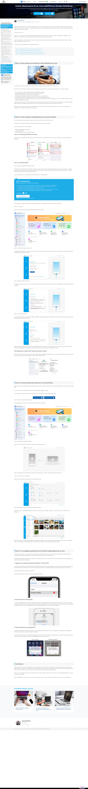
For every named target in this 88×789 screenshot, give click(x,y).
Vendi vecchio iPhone (5, 72)
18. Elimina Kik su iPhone (4, 56)
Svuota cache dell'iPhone (5, 25)
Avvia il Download (21, 196)
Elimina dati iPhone (4, 27)
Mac (26, 193)
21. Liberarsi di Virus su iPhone (5, 59)
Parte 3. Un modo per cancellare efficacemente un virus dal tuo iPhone (29, 52)
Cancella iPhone (4, 65)
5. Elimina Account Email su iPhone (6, 35)
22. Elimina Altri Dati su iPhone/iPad (6, 60)
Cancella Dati (29, 21)
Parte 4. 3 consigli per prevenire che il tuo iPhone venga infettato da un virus (31, 53)
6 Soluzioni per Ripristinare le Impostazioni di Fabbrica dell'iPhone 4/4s (43, 709)
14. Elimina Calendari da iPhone (5, 50)
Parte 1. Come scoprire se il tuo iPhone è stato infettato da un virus (29, 48)
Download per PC (37, 397)
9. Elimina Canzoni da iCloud (5, 41)
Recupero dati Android (43, 1)
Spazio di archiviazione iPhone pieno (6, 68)
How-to (17, 728)
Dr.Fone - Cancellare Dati (23, 181)
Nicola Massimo (21, 20)
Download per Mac (48, 397)
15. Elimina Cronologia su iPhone (5, 51)
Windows (23, 193)
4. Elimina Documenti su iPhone (5, 34)
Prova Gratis (37, 13)
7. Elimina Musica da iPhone (5, 38)
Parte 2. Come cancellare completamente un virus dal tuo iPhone (28, 50)
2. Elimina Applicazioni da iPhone (5, 30)
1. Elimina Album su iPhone (5, 29)
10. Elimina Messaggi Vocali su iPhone (6, 43)
